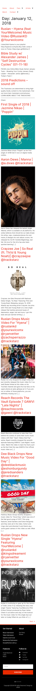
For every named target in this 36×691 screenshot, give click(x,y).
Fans (18, 8)
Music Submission (8, 632)
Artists (28, 8)
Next (32, 621)
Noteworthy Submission (10, 640)
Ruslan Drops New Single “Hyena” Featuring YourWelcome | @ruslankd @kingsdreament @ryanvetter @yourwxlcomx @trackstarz (14, 549)
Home (4, 8)
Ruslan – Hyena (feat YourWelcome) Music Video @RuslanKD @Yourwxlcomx (16, 34)
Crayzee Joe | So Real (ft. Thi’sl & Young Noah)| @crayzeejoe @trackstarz (17, 254)
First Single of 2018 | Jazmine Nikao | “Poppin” (16, 108)
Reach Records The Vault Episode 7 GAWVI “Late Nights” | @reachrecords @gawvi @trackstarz (17, 405)
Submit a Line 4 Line (9, 638)
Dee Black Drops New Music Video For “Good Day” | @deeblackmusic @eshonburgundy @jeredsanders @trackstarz (17, 465)
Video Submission (8, 635)
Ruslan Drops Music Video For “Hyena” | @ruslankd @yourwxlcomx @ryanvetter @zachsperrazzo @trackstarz (15, 330)
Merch (4, 12)
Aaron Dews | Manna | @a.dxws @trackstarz (17, 161)
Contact (13, 12)
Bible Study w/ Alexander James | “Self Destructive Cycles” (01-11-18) (14, 58)
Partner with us (12, 643)
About (12, 8)
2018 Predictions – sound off (14, 82)
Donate (5, 643)
